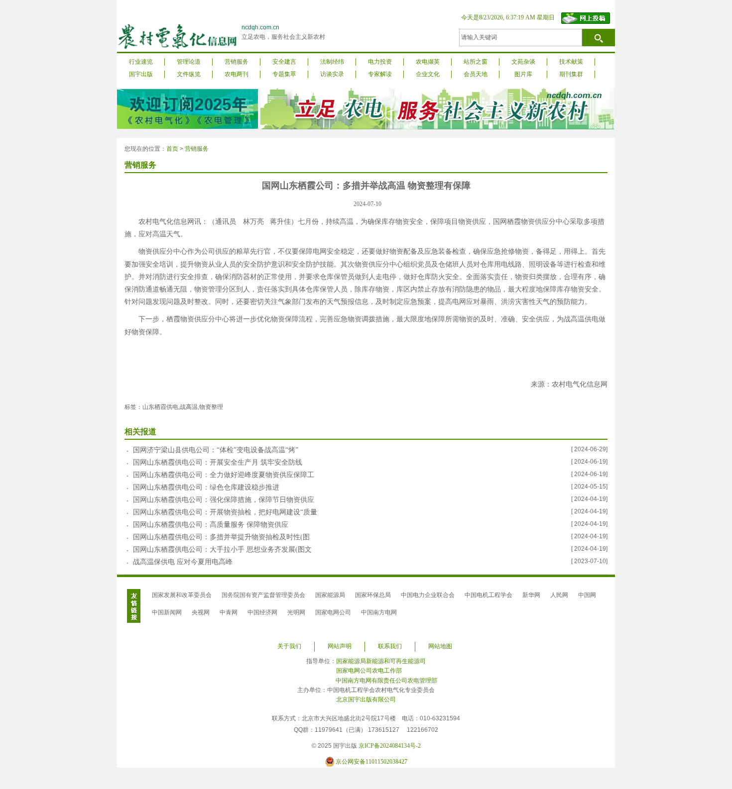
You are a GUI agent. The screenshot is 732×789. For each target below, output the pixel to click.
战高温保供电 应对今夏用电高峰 (183, 562)
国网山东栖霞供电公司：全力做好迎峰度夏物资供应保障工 (223, 475)
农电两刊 (236, 74)
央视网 (201, 612)
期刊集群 (571, 74)
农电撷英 (428, 61)
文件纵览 (189, 74)
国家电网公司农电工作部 (369, 670)
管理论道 (189, 61)
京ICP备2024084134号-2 (390, 745)
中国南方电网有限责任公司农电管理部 (386, 680)
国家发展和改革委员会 (182, 595)
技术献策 (571, 61)
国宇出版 (141, 74)
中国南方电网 (379, 612)
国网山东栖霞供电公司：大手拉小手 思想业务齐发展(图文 (222, 549)
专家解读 (380, 74)
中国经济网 (262, 612)
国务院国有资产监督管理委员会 (263, 595)
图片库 (523, 74)
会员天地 (476, 74)
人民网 (559, 595)
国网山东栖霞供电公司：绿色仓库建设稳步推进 (206, 487)
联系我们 (390, 646)
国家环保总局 (373, 595)
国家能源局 (330, 595)
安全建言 (284, 61)
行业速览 (141, 61)
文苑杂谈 (523, 61)
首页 (172, 148)
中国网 (587, 595)
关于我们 (289, 646)
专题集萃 (284, 74)
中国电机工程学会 (488, 595)
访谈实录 (332, 74)
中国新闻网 (167, 612)
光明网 (296, 612)
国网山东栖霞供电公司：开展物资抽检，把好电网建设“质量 (225, 512)
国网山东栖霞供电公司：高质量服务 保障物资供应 (210, 524)
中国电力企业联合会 (428, 595)
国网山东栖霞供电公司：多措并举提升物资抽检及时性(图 (221, 537)
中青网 (229, 612)
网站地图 (440, 646)
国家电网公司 (333, 612)
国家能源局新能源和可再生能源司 (381, 661)
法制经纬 (332, 61)
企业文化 (428, 74)
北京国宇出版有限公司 (366, 699)
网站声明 (340, 646)
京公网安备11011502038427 (371, 761)
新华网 (531, 595)
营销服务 (236, 61)
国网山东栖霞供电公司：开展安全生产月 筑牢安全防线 (217, 462)
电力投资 (380, 61)
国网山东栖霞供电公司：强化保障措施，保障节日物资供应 (223, 499)
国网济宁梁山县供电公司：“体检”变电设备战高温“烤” (215, 450)
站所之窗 (476, 61)
